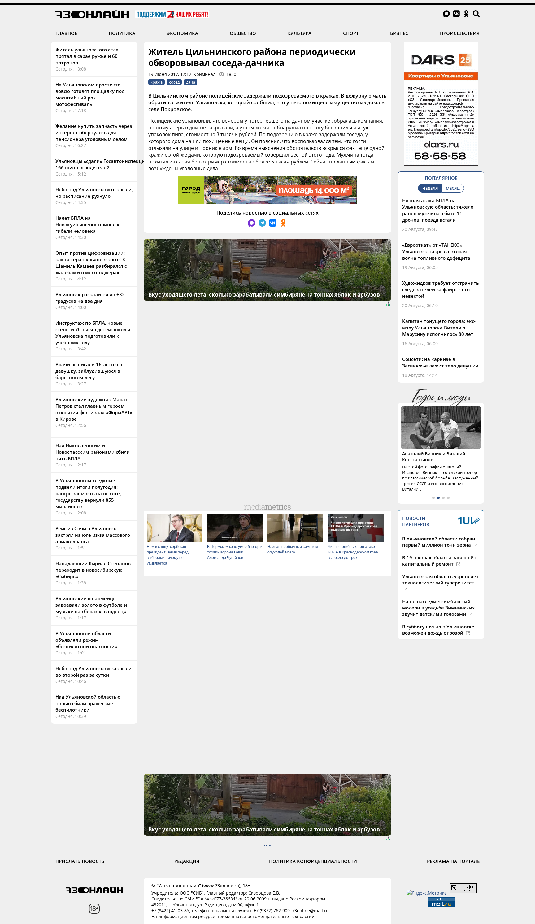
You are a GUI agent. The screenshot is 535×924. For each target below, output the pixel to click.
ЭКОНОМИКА (182, 33)
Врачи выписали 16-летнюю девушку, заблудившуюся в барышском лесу (88, 370)
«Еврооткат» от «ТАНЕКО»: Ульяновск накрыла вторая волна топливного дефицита (436, 251)
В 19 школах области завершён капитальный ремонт (439, 560)
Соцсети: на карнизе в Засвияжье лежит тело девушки (440, 362)
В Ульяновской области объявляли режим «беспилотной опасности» (86, 639)
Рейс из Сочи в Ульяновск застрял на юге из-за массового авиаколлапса (92, 534)
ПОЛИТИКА (122, 33)
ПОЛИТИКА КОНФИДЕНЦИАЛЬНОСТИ (313, 861)
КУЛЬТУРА (299, 33)
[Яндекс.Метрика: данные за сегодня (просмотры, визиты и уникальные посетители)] (427, 893)
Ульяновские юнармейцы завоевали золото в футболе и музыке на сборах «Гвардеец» (91, 604)
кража (156, 82)
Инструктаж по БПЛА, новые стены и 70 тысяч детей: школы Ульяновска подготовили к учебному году (92, 332)
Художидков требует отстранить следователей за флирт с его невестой (440, 289)
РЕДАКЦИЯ (186, 861)
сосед (174, 82)
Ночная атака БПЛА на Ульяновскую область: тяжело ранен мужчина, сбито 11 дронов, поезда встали (437, 210)
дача (190, 82)
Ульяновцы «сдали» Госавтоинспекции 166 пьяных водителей (101, 164)
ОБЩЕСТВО (243, 33)
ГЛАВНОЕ (66, 33)
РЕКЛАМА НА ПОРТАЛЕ (453, 861)
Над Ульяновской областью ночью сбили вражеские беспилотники (87, 703)
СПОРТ (351, 33)
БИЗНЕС (399, 33)
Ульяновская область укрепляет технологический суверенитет (440, 579)
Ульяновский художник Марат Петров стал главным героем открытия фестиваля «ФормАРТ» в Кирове (93, 409)
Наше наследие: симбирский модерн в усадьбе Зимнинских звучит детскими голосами (438, 607)
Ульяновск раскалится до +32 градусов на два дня (90, 297)
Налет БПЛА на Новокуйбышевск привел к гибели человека (87, 224)
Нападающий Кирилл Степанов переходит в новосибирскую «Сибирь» (93, 569)
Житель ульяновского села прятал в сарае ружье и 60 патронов (87, 56)
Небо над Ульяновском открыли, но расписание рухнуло (94, 192)
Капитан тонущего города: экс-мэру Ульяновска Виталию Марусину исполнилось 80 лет (439, 327)
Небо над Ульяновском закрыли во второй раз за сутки (93, 671)
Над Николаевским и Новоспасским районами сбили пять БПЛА (92, 452)
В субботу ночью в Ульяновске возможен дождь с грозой (438, 629)
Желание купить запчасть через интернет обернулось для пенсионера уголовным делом (93, 132)
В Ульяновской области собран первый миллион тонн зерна (438, 542)
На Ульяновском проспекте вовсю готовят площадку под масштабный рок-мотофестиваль (89, 94)
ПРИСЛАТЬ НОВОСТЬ (79, 861)
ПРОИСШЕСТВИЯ (460, 33)
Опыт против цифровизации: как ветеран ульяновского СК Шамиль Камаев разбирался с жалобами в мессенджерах (91, 262)
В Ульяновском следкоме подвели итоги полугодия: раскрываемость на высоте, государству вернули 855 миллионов (88, 493)
